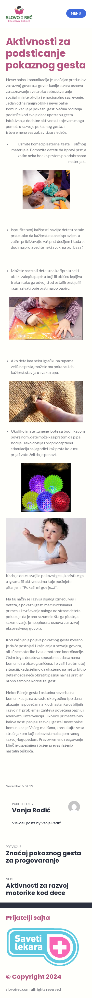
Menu (76, 13)
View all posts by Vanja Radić (36, 822)
